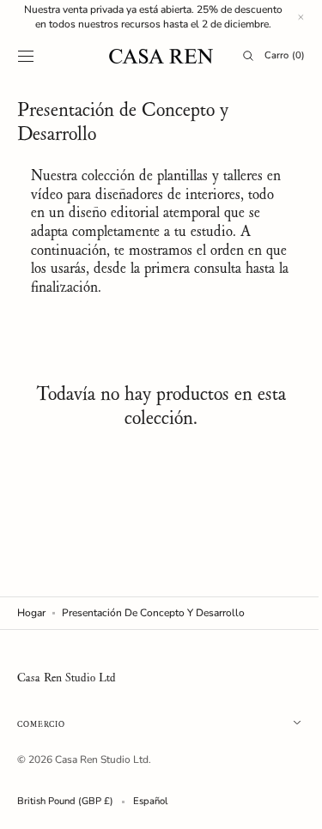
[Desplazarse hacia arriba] (283, 803)
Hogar (31, 613)
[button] (26, 56)
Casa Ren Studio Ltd (102, 759)
